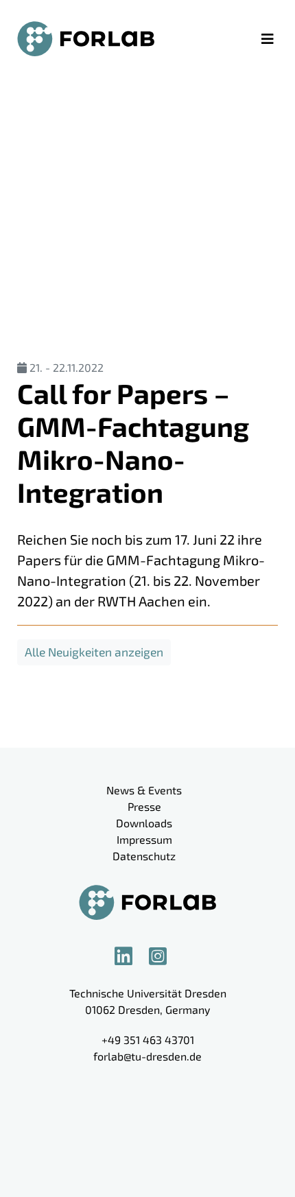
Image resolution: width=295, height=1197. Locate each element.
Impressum (144, 839)
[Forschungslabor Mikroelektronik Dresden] (85, 38)
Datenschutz (144, 855)
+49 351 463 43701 (148, 1039)
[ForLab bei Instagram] (164, 955)
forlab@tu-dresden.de (147, 1056)
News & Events (144, 789)
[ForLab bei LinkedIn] (130, 955)
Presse (144, 806)
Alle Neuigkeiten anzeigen (94, 652)
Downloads (144, 822)
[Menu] (267, 38)
